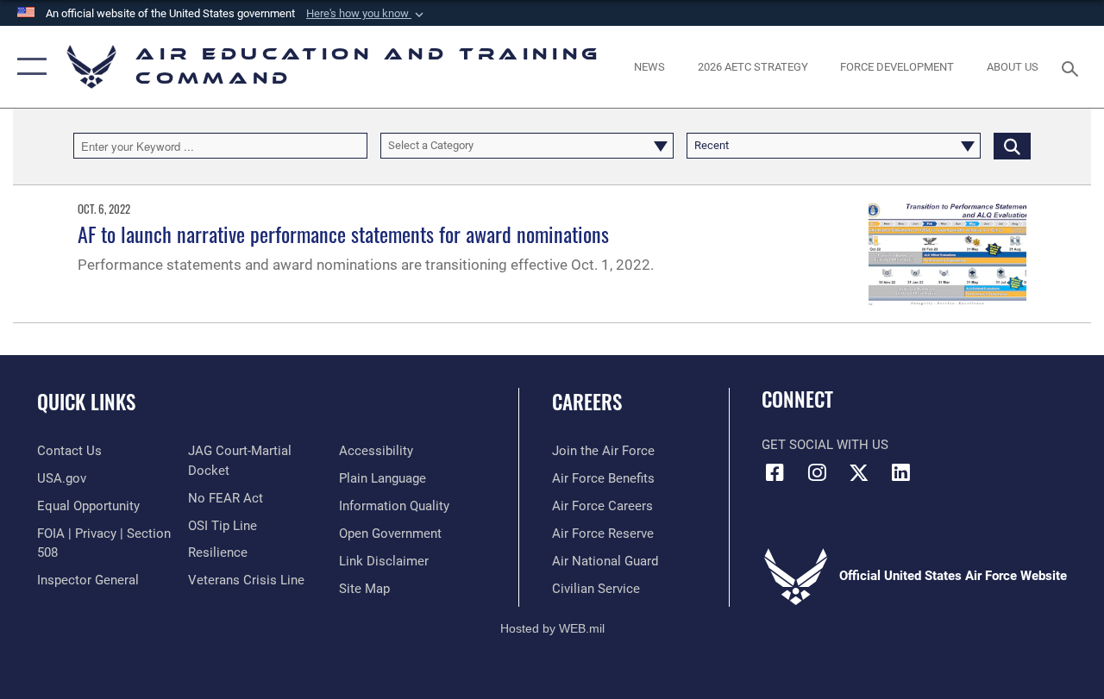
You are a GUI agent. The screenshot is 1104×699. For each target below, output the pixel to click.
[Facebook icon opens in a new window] (774, 472)
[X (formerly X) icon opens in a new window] (859, 472)
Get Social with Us (825, 444)
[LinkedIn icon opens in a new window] (901, 472)
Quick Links (86, 402)
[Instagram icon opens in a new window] (817, 472)
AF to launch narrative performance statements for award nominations (343, 233)
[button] (366, 13)
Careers (587, 402)
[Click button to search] (1012, 146)
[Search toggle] (1073, 66)
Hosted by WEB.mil (552, 628)
